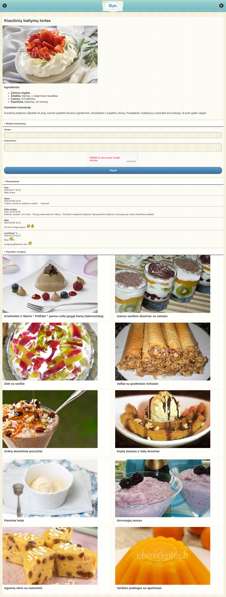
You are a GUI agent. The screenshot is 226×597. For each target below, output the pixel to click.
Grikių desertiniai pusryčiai (23, 451)
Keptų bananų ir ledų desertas (138, 451)
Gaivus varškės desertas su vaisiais (142, 316)
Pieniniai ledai (14, 520)
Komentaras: (10, 141)
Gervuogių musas (129, 520)
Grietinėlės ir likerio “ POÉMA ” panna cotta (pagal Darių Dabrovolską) (53, 316)
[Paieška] (221, 5)
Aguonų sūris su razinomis (23, 588)
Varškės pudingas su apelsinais (139, 588)
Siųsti (113, 170)
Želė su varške (14, 383)
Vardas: (7, 130)
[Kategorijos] (4, 5)
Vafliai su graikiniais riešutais (137, 383)
